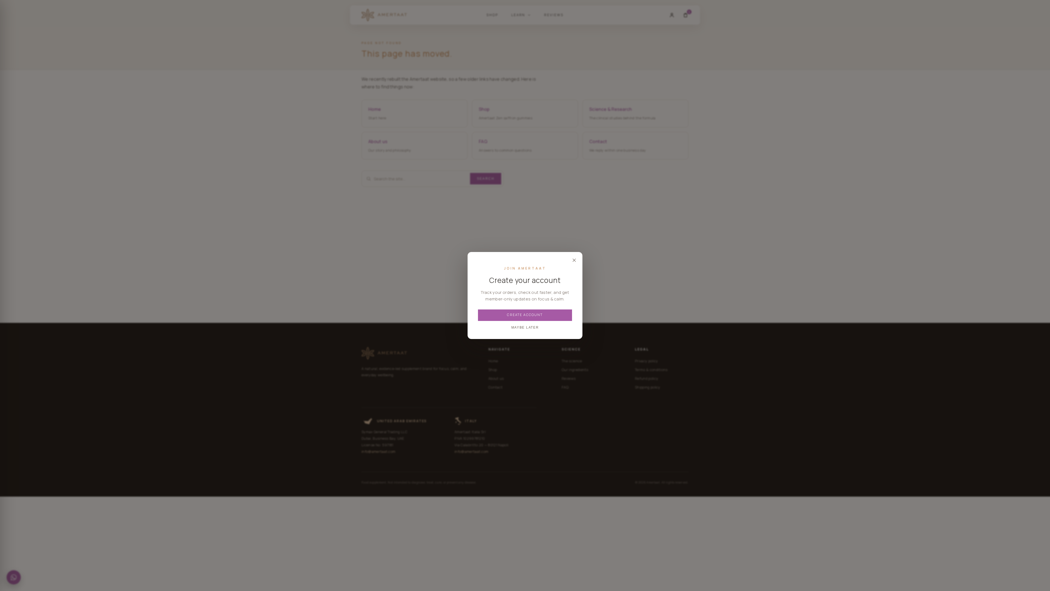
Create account (525, 314)
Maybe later (525, 327)
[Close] (574, 260)
